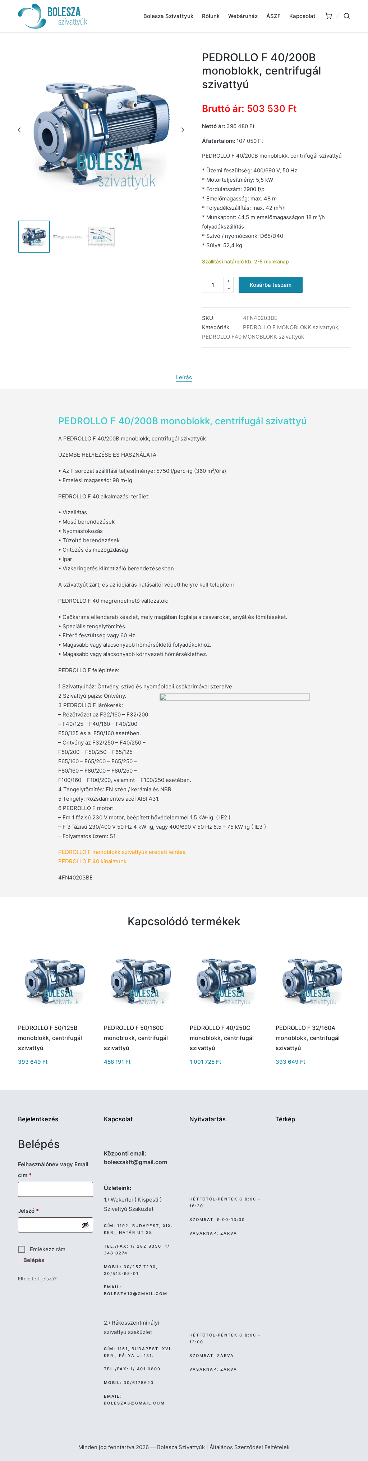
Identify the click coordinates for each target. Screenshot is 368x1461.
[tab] (184, 377)
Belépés (33, 1260)
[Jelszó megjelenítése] (85, 1225)
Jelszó (39, 1210)
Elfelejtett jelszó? (37, 1278)
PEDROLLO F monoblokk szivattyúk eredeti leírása (121, 852)
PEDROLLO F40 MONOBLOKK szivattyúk (253, 336)
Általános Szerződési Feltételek (250, 1447)
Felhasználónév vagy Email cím (53, 1170)
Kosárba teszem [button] (54, 1017)
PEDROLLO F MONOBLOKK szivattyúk (290, 327)
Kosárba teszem (270, 284)
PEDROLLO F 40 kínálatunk (92, 861)
